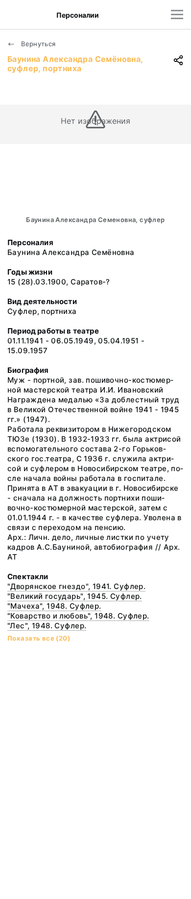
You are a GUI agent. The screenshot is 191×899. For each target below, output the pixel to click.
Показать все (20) (38, 638)
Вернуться (37, 44)
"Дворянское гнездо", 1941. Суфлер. (76, 586)
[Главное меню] (177, 14)
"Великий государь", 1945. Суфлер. (74, 596)
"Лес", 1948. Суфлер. (46, 625)
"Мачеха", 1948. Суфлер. (54, 606)
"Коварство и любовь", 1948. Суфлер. (78, 615)
